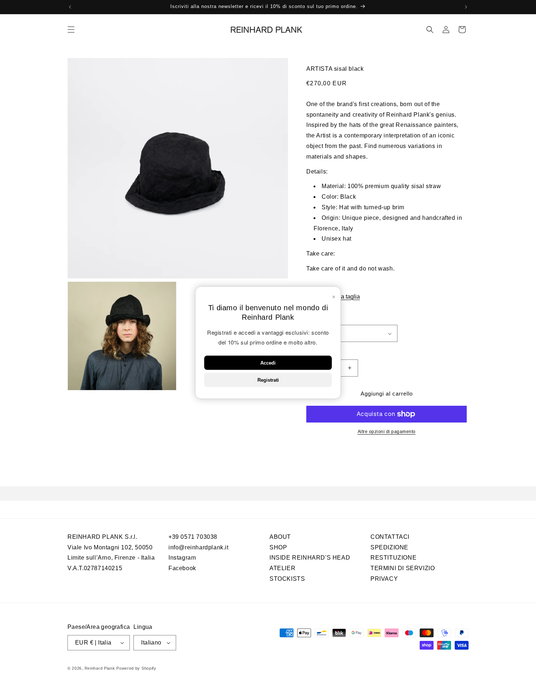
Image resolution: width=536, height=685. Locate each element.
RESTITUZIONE (393, 557)
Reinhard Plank (100, 668)
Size (311, 319)
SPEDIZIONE (389, 547)
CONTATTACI (389, 537)
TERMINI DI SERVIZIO (402, 568)
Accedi (268, 362)
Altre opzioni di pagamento (387, 431)
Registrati (268, 379)
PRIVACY (384, 579)
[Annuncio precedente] (70, 7)
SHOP (278, 547)
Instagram (182, 557)
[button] (71, 30)
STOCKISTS (287, 579)
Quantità (315, 351)
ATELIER (282, 568)
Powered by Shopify (136, 668)
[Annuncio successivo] (466, 7)
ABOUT (280, 537)
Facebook (182, 568)
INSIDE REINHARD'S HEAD (309, 557)
